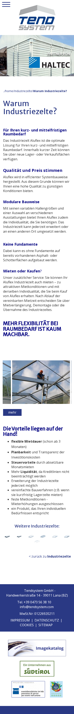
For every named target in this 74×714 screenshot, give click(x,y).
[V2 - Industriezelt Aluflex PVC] (7, 536)
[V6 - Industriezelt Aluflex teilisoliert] (54, 536)
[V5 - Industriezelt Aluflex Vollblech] (43, 536)
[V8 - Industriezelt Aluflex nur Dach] (37, 542)
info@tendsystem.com (37, 607)
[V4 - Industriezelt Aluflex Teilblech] (31, 536)
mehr (12, 412)
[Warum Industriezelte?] (34, 382)
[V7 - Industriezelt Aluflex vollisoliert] (66, 536)
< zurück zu (50, 556)
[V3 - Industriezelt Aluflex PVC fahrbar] (19, 536)
